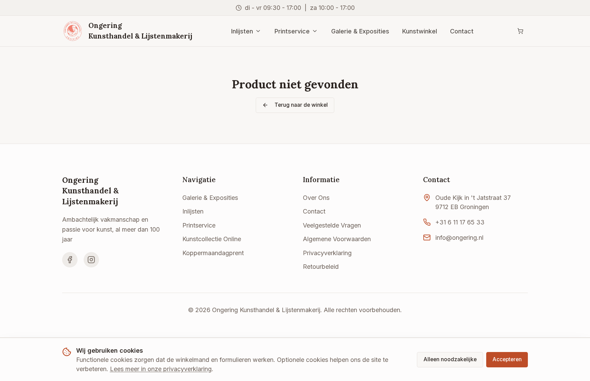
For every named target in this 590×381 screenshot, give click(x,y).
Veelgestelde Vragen (332, 225)
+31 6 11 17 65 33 (459, 222)
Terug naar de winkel (301, 105)
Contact (462, 31)
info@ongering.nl (459, 237)
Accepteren (507, 359)
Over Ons (316, 197)
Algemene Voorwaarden (337, 239)
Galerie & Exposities (360, 31)
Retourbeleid (321, 266)
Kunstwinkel (419, 31)
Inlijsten (242, 31)
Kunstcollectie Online (211, 239)
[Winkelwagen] (520, 31)
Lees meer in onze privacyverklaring (161, 368)
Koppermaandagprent (213, 253)
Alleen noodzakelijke (450, 359)
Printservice (292, 31)
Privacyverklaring (327, 253)
